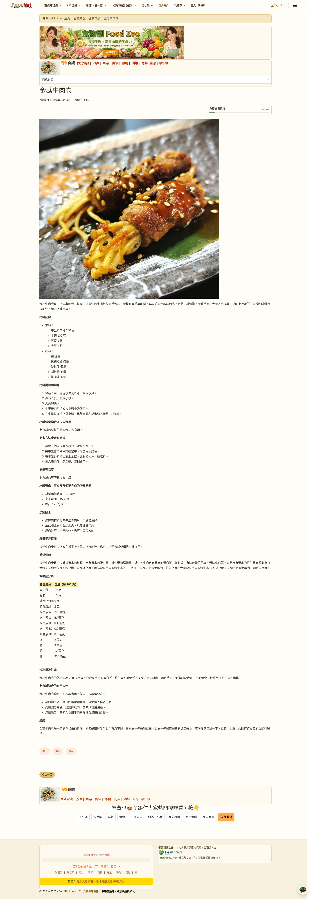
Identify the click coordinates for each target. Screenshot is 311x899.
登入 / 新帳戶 (198, 5)
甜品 (153, 63)
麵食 (115, 63)
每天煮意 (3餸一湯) (88, 881)
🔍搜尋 (178, 5)
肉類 (135, 63)
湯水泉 (146, 5)
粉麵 (127, 872)
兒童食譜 (208, 817)
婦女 (81, 872)
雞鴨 (125, 63)
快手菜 (97, 817)
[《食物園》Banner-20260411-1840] (155, 42)
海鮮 (144, 63)
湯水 (122, 817)
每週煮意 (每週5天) (113, 881)
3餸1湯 (83, 817)
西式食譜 (83, 63)
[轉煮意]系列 (51, 5)
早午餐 (163, 63)
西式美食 (163, 5)
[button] (303, 890)
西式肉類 (44, 100)
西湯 (106, 63)
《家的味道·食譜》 (122, 5)
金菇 (71, 751)
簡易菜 (70, 872)
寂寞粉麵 (174, 817)
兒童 (109, 872)
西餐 (99, 872)
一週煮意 (136, 817)
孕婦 (90, 872)
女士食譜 (191, 817)
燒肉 (57, 751)
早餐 (111, 817)
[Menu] (295, 5)
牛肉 (44, 751)
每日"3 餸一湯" (94, 5)
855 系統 (72, 5)
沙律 (96, 63)
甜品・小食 (155, 817)
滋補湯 (58, 872)
